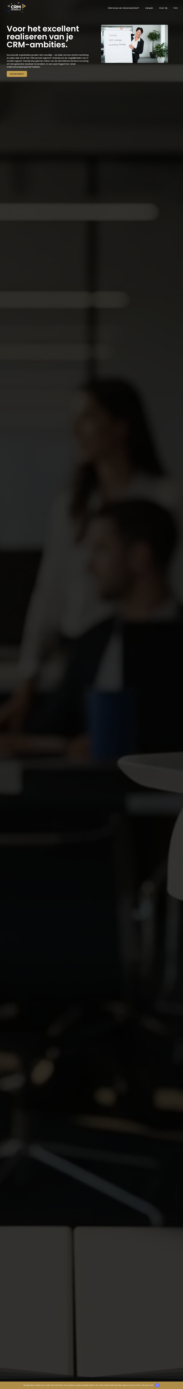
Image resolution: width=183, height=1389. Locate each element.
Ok (157, 1385)
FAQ (175, 8)
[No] (179, 1385)
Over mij (163, 8)
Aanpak (149, 8)
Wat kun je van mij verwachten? (123, 8)
